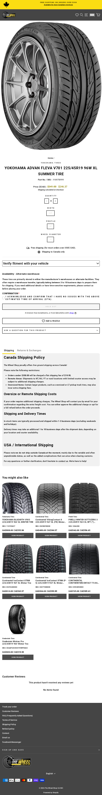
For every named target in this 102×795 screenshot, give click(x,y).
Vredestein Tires (8, 638)
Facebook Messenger (11, 742)
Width (51, 208)
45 (50, 226)
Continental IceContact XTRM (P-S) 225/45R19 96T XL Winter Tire (50, 581)
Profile (51, 221)
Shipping (41, 190)
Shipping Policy (9, 724)
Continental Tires (41, 517)
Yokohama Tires (51, 163)
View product (18, 535)
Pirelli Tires (73, 517)
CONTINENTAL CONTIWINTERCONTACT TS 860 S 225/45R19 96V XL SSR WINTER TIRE (84, 581)
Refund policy (8, 729)
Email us (6, 738)
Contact (5, 733)
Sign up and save (13, 750)
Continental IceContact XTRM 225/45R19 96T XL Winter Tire (16, 581)
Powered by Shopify (51, 793)
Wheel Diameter (51, 234)
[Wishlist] (77, 14)
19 (50, 239)
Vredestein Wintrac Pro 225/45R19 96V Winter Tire (15, 642)
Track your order (9, 707)
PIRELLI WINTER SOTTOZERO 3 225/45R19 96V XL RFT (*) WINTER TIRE (83, 520)
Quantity (51, 196)
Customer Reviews (10, 711)
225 (50, 213)
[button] (92, 15)
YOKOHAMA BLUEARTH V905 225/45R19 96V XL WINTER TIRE (17, 520)
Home (50, 158)
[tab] (9, 351)
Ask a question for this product (25, 330)
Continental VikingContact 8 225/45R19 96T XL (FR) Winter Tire (49, 520)
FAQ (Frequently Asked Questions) (17, 716)
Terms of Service (9, 720)
